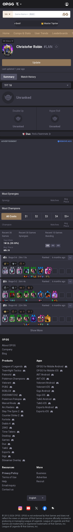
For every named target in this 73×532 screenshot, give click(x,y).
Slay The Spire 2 (10, 411)
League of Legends (12, 366)
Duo (4, 444)
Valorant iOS (43, 386)
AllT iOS (40, 378)
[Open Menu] (66, 4)
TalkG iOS (41, 403)
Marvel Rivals (9, 403)
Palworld (6, 374)
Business (41, 473)
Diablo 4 (6, 423)
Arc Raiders (8, 407)
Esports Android (45, 407)
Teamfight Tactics (11, 370)
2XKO (5, 427)
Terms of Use (9, 477)
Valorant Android (45, 382)
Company (7, 349)
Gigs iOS (40, 395)
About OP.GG (9, 345)
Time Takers (8, 431)
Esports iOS (42, 411)
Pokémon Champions (13, 378)
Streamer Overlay (11, 460)
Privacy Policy (10, 473)
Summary (8, 76)
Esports (6, 452)
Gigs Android (43, 391)
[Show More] (18, 4)
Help (4, 481)
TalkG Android (43, 399)
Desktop (6, 435)
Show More (36, 330)
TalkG (5, 448)
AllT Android (43, 374)
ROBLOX (6, 391)
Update (36, 62)
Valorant (6, 382)
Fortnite (6, 419)
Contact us (8, 489)
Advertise (41, 477)
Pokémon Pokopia (12, 399)
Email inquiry (9, 485)
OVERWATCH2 (10, 395)
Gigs (4, 456)
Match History (28, 76)
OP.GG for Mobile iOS (47, 370)
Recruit (40, 481)
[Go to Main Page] (8, 4)
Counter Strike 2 (10, 415)
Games (6, 440)
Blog (4, 353)
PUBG (5, 386)
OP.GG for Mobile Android (49, 366)
